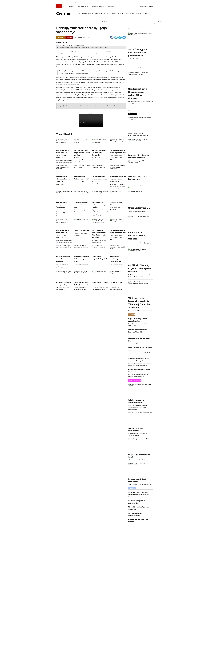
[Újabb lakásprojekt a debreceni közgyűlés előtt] (82, 195)
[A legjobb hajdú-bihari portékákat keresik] (140, 445)
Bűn (127, 13)
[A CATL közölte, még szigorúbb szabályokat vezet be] (82, 143)
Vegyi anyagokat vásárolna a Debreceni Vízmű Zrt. (63, 179)
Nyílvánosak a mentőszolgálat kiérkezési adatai (115, 259)
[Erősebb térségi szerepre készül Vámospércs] (64, 195)
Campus (90, 13)
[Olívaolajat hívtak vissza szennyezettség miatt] (64, 275)
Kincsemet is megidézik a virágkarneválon (136, 502)
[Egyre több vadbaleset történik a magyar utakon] (82, 249)
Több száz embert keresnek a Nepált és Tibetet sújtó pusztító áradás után (99, 234)
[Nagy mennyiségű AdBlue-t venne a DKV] (82, 169)
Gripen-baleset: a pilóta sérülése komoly (100, 284)
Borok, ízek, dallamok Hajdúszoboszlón (135, 514)
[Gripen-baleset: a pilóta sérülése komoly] (100, 275)
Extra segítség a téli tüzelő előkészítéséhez (137, 480)
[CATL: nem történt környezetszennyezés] (118, 275)
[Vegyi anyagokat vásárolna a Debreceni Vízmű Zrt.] (64, 169)
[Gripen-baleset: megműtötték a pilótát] (100, 249)
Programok (121, 13)
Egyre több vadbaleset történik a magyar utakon (81, 259)
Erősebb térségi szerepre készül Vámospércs (61, 205)
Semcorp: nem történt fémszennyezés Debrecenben (99, 153)
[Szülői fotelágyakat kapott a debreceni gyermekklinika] (140, 39)
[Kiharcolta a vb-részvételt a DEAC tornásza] (140, 222)
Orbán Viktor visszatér (81, 230)
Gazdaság (107, 13)
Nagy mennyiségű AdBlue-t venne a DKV (81, 178)
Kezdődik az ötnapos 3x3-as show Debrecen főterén (139, 178)
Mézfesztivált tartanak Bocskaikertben (135, 429)
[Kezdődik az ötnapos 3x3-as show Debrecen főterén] (140, 167)
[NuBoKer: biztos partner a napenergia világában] (100, 195)
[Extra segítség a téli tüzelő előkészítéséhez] (140, 469)
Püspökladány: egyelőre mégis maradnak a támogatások (118, 179)
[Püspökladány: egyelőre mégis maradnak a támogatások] (118, 169)
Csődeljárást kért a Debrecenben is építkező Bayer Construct (62, 154)
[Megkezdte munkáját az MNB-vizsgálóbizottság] (118, 143)
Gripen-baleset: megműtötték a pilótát (99, 258)
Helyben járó (83, 13)
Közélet (114, 13)
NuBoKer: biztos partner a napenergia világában (99, 205)
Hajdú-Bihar (98, 13)
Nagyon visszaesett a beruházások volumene (99, 178)
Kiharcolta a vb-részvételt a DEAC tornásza (137, 235)
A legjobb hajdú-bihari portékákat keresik (139, 456)
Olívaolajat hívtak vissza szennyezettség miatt (64, 284)
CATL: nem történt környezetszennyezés (117, 284)
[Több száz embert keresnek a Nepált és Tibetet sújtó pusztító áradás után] (100, 223)
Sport (132, 13)
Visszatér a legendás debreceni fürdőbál (138, 520)
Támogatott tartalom (141, 13)
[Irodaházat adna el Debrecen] (118, 195)
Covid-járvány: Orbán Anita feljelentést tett (81, 284)
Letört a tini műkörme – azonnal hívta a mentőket (64, 259)
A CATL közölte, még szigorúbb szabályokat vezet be (82, 153)
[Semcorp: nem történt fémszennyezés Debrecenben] (100, 143)
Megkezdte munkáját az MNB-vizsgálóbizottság (118, 152)
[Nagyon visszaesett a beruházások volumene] (100, 169)
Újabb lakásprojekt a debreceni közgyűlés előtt (81, 205)
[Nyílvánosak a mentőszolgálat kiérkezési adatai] (118, 249)
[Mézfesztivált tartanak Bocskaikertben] (140, 419)
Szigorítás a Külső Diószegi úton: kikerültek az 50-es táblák (139, 156)
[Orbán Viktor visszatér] (82, 223)
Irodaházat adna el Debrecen (116, 204)
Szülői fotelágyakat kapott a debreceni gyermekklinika (138, 52)
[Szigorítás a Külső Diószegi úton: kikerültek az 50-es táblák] (140, 145)
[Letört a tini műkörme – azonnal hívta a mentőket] (64, 249)
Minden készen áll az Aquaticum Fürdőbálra (138, 508)
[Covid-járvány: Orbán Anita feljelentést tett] (82, 275)
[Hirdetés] (104, 2)
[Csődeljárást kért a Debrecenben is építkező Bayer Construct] (64, 143)
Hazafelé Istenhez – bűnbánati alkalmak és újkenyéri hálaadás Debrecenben (138, 495)
